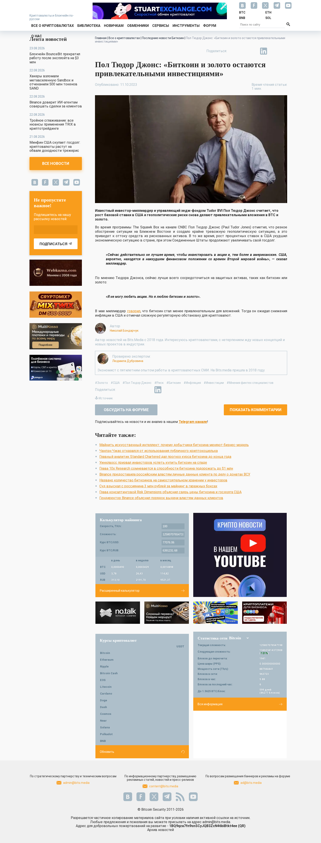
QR (241, 826)
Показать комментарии (255, 409)
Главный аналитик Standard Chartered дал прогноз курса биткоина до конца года (165, 457)
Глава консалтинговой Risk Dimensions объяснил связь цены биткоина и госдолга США (170, 492)
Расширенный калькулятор (120, 590)
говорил (133, 311)
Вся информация (210, 704)
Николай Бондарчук (124, 330)
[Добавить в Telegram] (253, 51)
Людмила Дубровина (127, 361)
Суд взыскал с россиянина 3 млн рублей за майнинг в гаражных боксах (158, 486)
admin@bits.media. (216, 822)
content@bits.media (163, 786)
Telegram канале (193, 422)
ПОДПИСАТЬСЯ (53, 244)
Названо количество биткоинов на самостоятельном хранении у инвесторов (163, 480)
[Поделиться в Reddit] (283, 51)
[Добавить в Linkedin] (263, 51)
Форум (209, 26)
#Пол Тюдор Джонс (137, 382)
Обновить (107, 751)
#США (115, 382)
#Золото (101, 382)
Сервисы (160, 26)
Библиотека (88, 26)
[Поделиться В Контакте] (273, 51)
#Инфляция (192, 382)
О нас (36, 36)
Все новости (55, 163)
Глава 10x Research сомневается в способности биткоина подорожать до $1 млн (166, 468)
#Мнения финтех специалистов (250, 382)
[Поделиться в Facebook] (233, 51)
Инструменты (186, 26)
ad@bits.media (251, 782)
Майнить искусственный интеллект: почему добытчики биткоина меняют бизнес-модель (174, 445)
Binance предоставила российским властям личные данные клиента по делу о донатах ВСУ (174, 474)
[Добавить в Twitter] (243, 51)
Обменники (138, 26)
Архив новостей (160, 830)
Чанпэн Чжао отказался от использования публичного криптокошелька (158, 451)
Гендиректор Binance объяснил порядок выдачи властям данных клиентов (161, 498)
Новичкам (114, 26)
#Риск (159, 382)
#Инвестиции (214, 382)
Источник (106, 398)
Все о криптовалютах (52, 26)
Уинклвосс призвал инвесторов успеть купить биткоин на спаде (153, 462)
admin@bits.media (76, 782)
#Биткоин (173, 382)
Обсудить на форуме (126, 409)
